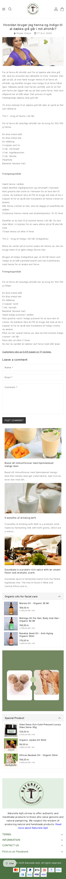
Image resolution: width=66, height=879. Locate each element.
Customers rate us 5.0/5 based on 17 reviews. (26, 351)
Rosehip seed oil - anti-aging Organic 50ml (36, 634)
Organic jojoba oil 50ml (32, 740)
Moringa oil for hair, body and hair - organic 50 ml (39, 619)
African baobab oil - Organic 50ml (38, 755)
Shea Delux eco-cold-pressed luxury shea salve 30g (40, 725)
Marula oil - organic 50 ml (34, 603)
